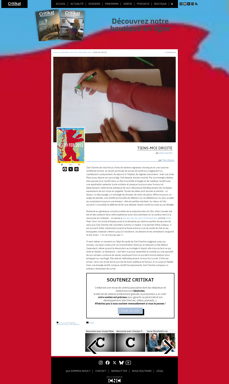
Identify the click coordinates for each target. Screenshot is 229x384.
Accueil (61, 3)
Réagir (91, 323)
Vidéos (127, 3)
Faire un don (130, 310)
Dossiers (94, 3)
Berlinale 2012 (85, 52)
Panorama (111, 3)
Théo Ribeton (74, 324)
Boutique (160, 3)
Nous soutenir (141, 371)
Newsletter (119, 371)
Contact (100, 371)
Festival (74, 52)
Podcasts (143, 3)
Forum (62, 323)
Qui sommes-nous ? (78, 371)
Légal (159, 371)
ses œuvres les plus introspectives (140, 218)
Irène (168, 218)
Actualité (77, 3)
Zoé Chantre (70, 323)
